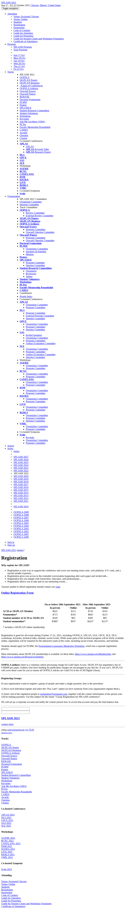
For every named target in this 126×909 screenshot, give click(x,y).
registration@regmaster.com (53, 694)
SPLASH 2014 (21, 492)
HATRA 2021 (8, 849)
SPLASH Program (23, 47)
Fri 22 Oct (19, 69)
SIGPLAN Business (29, 83)
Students (18, 22)
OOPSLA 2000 (21, 537)
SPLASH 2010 (21, 506)
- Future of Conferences (31, 85)
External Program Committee (40, 315)
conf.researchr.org (15, 729)
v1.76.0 (29, 729)
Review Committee (35, 213)
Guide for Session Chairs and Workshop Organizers (39, 38)
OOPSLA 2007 (21, 517)
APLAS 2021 (8, 814)
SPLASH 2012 (21, 498)
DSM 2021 (6, 846)
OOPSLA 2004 (21, 526)
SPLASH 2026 (21, 459)
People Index (26, 296)
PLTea (23, 124)
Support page (6, 733)
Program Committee (35, 229)
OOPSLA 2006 (21, 520)
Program (11, 44)
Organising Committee (37, 304)
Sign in (10, 542)
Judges (29, 276)
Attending (12, 13)
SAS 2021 (6, 823)
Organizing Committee (31, 201)
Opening (24, 135)
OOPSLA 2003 (21, 528)
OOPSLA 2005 (21, 523)
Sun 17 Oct (19, 55)
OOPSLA (25, 77)
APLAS (30, 146)
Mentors (30, 254)
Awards (23, 132)
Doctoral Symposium (30, 99)
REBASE (24, 96)
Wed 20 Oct (19, 63)
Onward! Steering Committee (40, 232)
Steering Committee (29, 204)
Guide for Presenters (23, 36)
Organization (13, 196)
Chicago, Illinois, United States (46, 5)
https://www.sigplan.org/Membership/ (93, 654)
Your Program (20, 49)
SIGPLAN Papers (28, 80)
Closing (23, 138)
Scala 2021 (6, 869)
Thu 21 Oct (19, 66)
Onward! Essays (28, 91)
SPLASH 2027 (21, 456)
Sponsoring (19, 27)
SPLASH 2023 (21, 468)
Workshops (25, 116)
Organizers (31, 271)
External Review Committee (39, 215)
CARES (24, 130)
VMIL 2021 (7, 857)
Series (16, 451)
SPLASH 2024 (21, 465)
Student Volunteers (29, 113)
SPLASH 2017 (21, 484)
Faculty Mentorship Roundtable (35, 127)
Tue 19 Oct (19, 60)
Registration (19, 25)
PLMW (23, 102)
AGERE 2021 (8, 838)
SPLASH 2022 (21, 470)
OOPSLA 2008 (21, 515)
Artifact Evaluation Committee (40, 343)
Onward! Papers (27, 94)
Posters (23, 105)
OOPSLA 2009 (21, 512)
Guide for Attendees (23, 33)
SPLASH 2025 (21, 462)
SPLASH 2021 (8, 550)
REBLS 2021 (8, 854)
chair (57, 586)
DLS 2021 (6, 817)
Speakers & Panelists (36, 251)
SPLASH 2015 (21, 490)
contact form (7, 724)
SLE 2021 (6, 826)
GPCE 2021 (7, 820)
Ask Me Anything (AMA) (32, 121)
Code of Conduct (22, 30)
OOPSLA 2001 (21, 534)
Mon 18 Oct (19, 58)
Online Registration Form (17, 592)
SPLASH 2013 (21, 495)
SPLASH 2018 (21, 481)
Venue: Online (21, 19)
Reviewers (31, 273)
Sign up (11, 545)
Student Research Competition (34, 110)
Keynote (30, 437)
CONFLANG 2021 (11, 843)
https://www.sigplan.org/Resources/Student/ (22, 657)
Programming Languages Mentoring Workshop (61, 646)
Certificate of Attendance (26, 41)
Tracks (10, 72)
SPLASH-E (25, 107)
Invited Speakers (34, 335)
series (20, 550)
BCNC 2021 (7, 840)
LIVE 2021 (6, 851)
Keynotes (24, 119)
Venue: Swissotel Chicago (26, 16)
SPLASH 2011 (21, 501)
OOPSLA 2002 (21, 531)
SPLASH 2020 (21, 476)
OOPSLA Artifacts (29, 88)
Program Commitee (35, 262)
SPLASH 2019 (21, 479)
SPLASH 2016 (21, 487)
